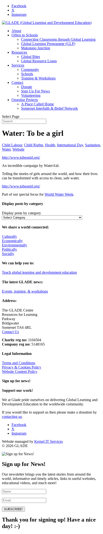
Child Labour (12, 145)
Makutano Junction (35, 48)
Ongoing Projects (24, 100)
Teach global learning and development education (39, 272)
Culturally (9, 236)
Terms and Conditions (18, 363)
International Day (70, 145)
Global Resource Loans (39, 61)
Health (50, 145)
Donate (26, 87)
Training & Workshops (38, 78)
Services (17, 65)
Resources (19, 52)
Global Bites (30, 57)
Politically (9, 249)
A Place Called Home (37, 104)
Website (18, 149)
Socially (8, 254)
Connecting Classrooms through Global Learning (58, 39)
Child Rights (33, 145)
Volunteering (30, 95)
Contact (17, 82)
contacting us (12, 417)
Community (30, 70)
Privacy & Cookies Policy (21, 367)
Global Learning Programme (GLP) (48, 44)
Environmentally (14, 245)
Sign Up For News (35, 91)
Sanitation (92, 145)
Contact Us (10, 332)
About (16, 31)
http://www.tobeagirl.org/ (21, 157)
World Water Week (59, 194)
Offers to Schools (24, 35)
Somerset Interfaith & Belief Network (49, 108)
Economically (12, 241)
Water (6, 149)
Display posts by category (21, 213)
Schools (27, 74)
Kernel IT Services (48, 441)
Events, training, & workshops (25, 291)
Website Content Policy (19, 371)
